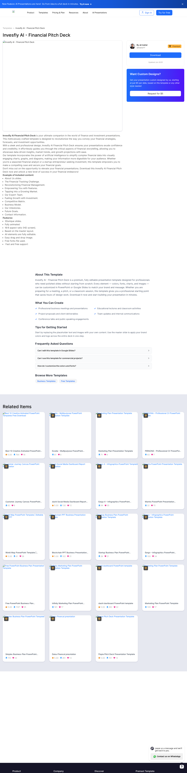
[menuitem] (30, 12)
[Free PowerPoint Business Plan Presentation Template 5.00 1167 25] (24, 568)
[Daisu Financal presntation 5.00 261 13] (70, 616)
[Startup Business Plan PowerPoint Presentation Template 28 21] (117, 517)
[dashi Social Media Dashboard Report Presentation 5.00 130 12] (70, 466)
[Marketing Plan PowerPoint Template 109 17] (163, 566)
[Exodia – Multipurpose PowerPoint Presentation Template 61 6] (70, 415)
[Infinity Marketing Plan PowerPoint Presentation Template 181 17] (70, 568)
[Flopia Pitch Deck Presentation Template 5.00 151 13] (117, 616)
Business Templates (46, 381)
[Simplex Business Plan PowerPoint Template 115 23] (24, 616)
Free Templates (68, 381)
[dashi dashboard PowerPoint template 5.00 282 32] (117, 566)
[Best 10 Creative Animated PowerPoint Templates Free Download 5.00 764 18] (24, 415)
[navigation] (79, 12)
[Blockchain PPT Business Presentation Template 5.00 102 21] (70, 517)
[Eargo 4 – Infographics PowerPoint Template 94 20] (117, 464)
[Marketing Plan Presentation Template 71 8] (117, 413)
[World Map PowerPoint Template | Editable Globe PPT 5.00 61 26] (24, 517)
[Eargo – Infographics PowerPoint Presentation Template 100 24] (163, 517)
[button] (93, 350)
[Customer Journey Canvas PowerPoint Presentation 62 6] (24, 466)
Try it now (86, 4)
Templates (7, 28)
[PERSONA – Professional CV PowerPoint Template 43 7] (163, 415)
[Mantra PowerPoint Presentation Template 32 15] (163, 464)
